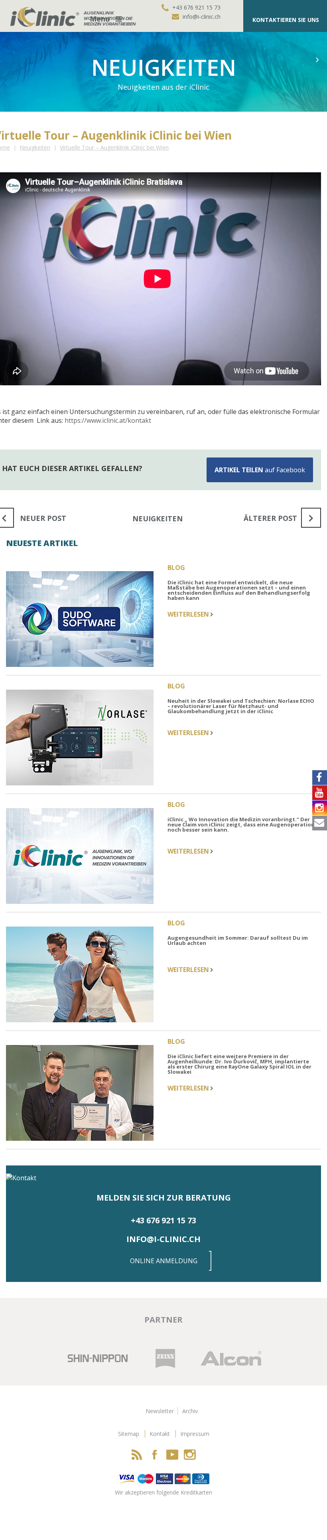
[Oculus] (212, 1358)
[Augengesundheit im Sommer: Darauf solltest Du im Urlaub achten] (85, 975)
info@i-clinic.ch (202, 16)
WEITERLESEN (189, 614)
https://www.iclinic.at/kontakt (108, 420)
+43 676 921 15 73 (196, 7)
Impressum (194, 1433)
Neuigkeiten (35, 147)
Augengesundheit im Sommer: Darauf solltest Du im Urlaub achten (237, 940)
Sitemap (128, 1433)
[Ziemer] (96, 1358)
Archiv (190, 1411)
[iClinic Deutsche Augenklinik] (46, 16)
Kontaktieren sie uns (285, 20)
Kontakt (160, 1433)
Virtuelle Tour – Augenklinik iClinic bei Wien (114, 147)
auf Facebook (260, 469)
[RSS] (137, 1454)
